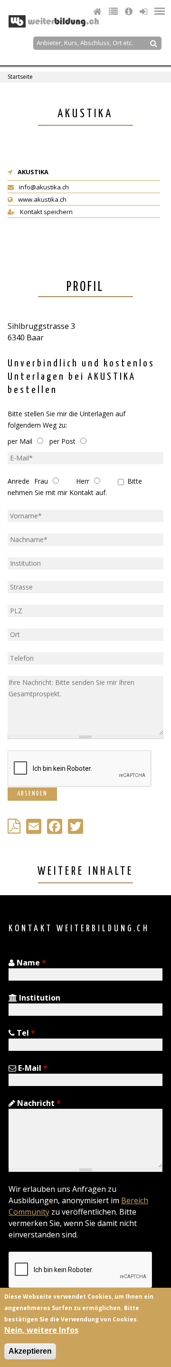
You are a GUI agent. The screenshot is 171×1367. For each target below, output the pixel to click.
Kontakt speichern (46, 211)
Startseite (20, 77)
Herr (82, 481)
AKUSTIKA (33, 172)
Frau (41, 481)
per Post (62, 441)
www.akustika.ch (41, 199)
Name (30, 962)
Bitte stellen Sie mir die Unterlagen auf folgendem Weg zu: (66, 419)
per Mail (20, 441)
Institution (38, 997)
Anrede (18, 481)
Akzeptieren (30, 1351)
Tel (25, 1033)
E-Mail (32, 1068)
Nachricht (38, 1103)
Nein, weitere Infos (41, 1330)
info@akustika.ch (43, 187)
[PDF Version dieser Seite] (16, 829)
